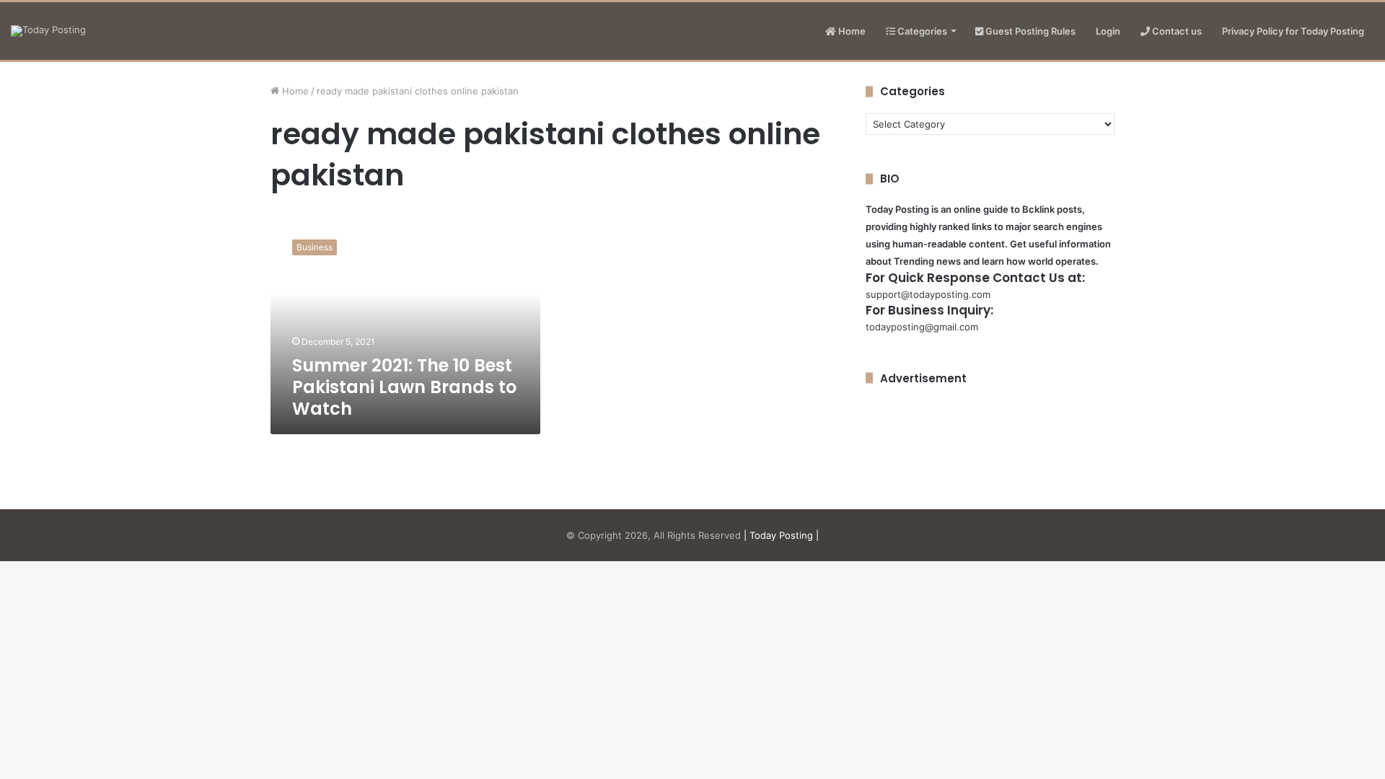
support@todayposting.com (928, 294)
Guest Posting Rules (1029, 31)
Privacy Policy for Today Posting (1293, 31)
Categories (921, 31)
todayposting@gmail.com (922, 327)
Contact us (1176, 31)
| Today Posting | (781, 535)
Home (851, 31)
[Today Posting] (48, 31)
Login (1108, 31)
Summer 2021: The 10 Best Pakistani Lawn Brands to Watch (404, 387)
